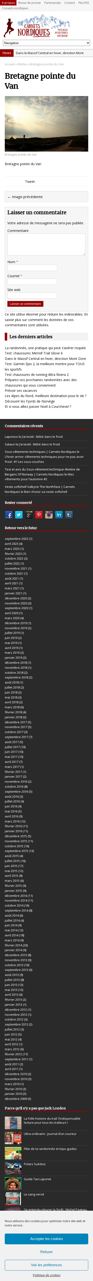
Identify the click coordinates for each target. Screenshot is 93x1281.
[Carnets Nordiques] (46, 25)
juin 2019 (11, 638)
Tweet (30, 181)
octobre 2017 (14, 732)
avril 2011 (11, 1069)
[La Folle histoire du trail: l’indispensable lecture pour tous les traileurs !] (13, 1126)
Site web (14, 289)
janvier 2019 (13, 657)
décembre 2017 (16, 722)
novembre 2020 (16, 603)
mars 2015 (12, 880)
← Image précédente (25, 196)
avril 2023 (11, 543)
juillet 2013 (12, 980)
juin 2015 (11, 866)
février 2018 (13, 712)
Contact (69, 3)
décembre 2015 (16, 836)
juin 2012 (11, 1034)
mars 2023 (12, 548)
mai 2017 (11, 757)
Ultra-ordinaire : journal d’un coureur (50, 1134)
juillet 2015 (12, 861)
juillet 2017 (12, 747)
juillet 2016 (12, 801)
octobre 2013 (14, 965)
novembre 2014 (16, 900)
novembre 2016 (16, 781)
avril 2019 (11, 648)
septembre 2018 (16, 677)
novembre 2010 (16, 1079)
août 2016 (12, 796)
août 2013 (12, 975)
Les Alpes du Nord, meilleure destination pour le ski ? (45, 395)
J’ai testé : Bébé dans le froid (42, 436)
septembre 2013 (16, 970)
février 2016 (13, 826)
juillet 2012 (12, 1029)
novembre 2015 (16, 841)
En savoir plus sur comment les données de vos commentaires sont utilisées (46, 319)
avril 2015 (11, 875)
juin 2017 (11, 752)
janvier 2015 (13, 890)
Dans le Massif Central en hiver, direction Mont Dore (45, 358)
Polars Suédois (35, 1164)
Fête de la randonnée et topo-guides (50, 1149)
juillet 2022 (12, 563)
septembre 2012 (16, 1024)
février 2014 (13, 945)
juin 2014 (11, 925)
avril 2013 (11, 994)
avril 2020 (11, 613)
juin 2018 (11, 692)
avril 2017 (11, 762)
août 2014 (12, 915)
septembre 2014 (16, 910)
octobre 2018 (14, 672)
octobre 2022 (14, 558)
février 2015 (13, 885)
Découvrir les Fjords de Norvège (30, 401)
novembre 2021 (16, 568)
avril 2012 (11, 1044)
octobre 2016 (14, 786)
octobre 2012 (14, 1019)
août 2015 (12, 856)
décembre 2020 (16, 598)
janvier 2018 (13, 717)
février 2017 (13, 772)
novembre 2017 (16, 727)
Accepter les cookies (46, 1239)
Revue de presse (29, 3)
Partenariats (52, 3)
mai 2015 (11, 871)
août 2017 (12, 742)
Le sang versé (34, 1194)
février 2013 (13, 999)
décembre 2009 (16, 1099)
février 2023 (13, 553)
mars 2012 (12, 1049)
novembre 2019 (16, 628)
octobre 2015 (14, 846)
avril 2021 (11, 583)
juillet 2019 (12, 633)
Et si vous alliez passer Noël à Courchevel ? (38, 406)
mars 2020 (12, 618)
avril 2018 (11, 702)
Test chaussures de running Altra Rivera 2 (37, 374)
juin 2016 (11, 806)
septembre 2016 (16, 791)
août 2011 (12, 1064)
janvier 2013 (13, 1004)
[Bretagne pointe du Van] (46, 148)
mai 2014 (11, 930)
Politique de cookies (46, 1275)
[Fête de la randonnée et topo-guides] (13, 1157)
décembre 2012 (16, 1009)
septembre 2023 (16, 538)
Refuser (46, 1252)
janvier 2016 (13, 831)
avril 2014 (11, 935)
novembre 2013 (16, 960)
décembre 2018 (16, 662)
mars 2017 (12, 767)
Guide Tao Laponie (37, 1179)
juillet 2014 (12, 920)
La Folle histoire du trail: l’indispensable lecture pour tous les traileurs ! (52, 1120)
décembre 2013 (16, 955)
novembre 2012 (16, 1014)
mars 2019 (12, 652)
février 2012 (13, 1054)
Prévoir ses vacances (21, 390)
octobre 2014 (14, 905)
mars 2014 (12, 940)
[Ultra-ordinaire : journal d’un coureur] (13, 1141)
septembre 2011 (16, 1059)
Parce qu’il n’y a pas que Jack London (35, 1108)
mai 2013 (11, 990)
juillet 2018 (12, 687)
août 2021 (12, 578)
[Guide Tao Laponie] (13, 1187)
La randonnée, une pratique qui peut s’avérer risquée (45, 348)
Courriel (13, 276)
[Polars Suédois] (13, 1172)
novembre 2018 (16, 667)
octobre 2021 (14, 573)
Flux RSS (83, 3)
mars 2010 (12, 1084)
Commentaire (18, 230)
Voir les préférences (46, 1265)
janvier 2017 (13, 776)
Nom (11, 262)
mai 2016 (11, 811)
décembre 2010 (16, 1074)
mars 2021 (12, 588)
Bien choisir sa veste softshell (45, 492)
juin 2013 (11, 985)
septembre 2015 (16, 851)
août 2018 (12, 682)
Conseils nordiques (15, 8)
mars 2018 (12, 707)
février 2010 (13, 1089)
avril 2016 (11, 816)
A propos (8, 3)
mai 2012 (11, 1039)
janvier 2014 (13, 950)
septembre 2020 (16, 608)
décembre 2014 (16, 895)
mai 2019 (11, 643)
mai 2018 (11, 697)
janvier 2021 (13, 593)
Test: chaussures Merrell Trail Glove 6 (34, 353)
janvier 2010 (13, 1094)
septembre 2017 (16, 737)
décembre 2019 (16, 623)
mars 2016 (12, 821)
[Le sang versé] (13, 1202)
